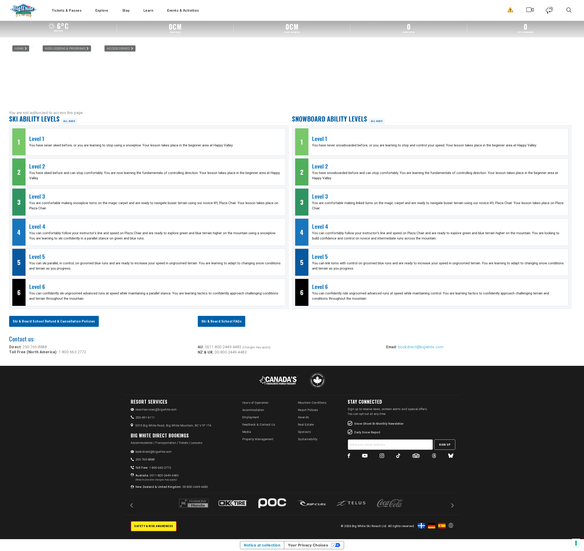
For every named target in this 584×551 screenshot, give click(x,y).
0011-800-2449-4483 (157, 477)
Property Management (258, 439)
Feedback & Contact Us (258, 424)
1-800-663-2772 (153, 467)
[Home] (24, 10)
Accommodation (253, 410)
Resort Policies (308, 410)
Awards (303, 417)
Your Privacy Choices (308, 545)
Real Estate (306, 424)
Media (246, 432)
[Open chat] (572, 539)
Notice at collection (262, 545)
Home (19, 48)
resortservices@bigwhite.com (156, 409)
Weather (549, 11)
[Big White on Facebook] (349, 456)
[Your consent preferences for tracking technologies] (576, 543)
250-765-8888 (145, 459)
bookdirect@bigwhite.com (420, 347)
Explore (101, 10)
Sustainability (308, 439)
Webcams (530, 11)
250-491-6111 (145, 417)
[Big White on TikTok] (398, 456)
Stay (126, 10)
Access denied (118, 48)
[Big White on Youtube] (365, 456)
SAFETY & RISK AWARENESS (153, 526)
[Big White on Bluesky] (450, 456)
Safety (510, 11)
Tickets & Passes (66, 10)
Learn (148, 10)
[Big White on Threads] (434, 456)
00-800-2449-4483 (172, 487)
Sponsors (304, 432)
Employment (250, 417)
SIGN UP (445, 444)
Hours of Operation (255, 402)
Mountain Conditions (312, 402)
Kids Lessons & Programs (65, 48)
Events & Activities (183, 10)
